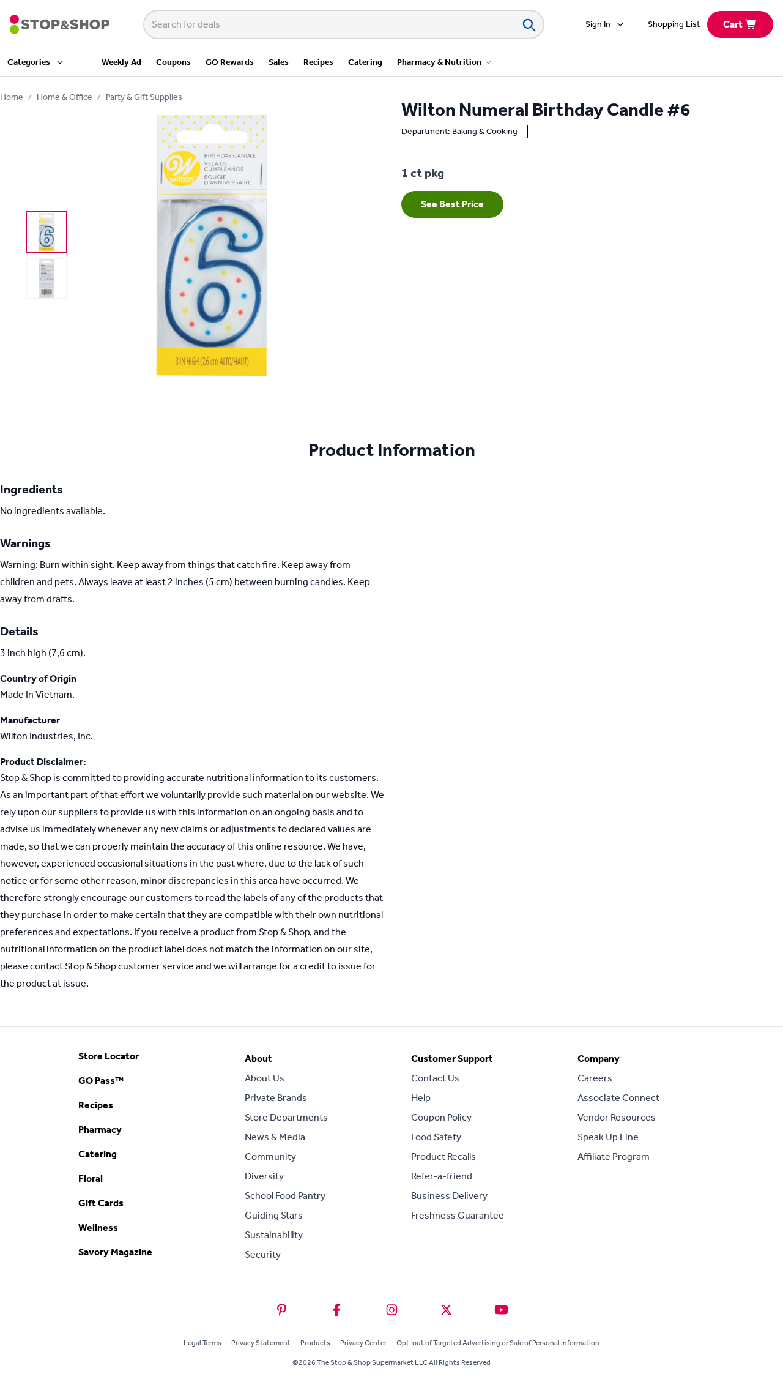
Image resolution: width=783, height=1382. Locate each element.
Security (263, 1254)
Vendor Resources (616, 1117)
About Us (264, 1078)
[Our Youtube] (501, 1310)
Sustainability (274, 1235)
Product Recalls (443, 1156)
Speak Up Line (608, 1137)
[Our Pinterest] (281, 1310)
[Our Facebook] (336, 1310)
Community (270, 1156)
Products (315, 1343)
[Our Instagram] (391, 1310)
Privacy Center (363, 1343)
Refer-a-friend (441, 1176)
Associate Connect (618, 1098)
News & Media (275, 1137)
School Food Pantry (285, 1195)
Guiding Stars (274, 1215)
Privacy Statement (261, 1343)
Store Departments (286, 1117)
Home (11, 97)
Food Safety (436, 1137)
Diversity (264, 1176)
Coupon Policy (441, 1117)
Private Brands (276, 1098)
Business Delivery (449, 1195)
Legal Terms (202, 1343)
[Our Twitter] (446, 1310)
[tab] (46, 232)
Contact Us (435, 1078)
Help (421, 1098)
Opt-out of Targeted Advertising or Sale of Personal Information (497, 1343)
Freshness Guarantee (457, 1215)
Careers (594, 1078)
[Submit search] (528, 24)
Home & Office (64, 97)
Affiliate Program (613, 1156)
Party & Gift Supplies (144, 97)
